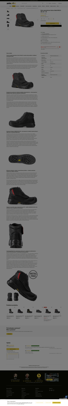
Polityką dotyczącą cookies (25, 402)
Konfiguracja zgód (48, 402)
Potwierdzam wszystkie (56, 402)
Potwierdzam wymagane (39, 402)
